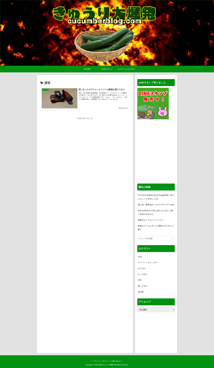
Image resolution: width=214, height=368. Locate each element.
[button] (172, 238)
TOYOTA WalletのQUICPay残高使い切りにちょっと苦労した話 (156, 197)
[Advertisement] (85, 125)
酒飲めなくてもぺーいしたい (151, 220)
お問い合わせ (116, 361)
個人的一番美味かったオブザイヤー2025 (156, 205)
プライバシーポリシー (101, 361)
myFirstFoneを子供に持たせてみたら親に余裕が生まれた (155, 212)
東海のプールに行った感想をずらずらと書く (156, 228)
